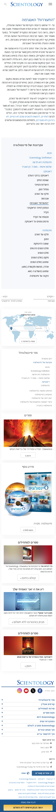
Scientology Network (27, 779)
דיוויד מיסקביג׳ (31, 782)
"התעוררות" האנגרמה (39, 203)
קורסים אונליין (48, 704)
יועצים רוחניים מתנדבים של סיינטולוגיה (41, 786)
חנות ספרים (49, 713)
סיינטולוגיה (47, 230)
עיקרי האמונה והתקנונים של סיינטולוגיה (36, 402)
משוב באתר (44, 747)
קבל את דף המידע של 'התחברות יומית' (34, 762)
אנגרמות (45, 198)
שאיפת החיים (43, 180)
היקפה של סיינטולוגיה (39, 275)
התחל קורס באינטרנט (16, 782)
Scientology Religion (46, 782)
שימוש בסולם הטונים (39, 261)
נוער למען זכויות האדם (47, 797)
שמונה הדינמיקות (41, 243)
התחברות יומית (47, 721)
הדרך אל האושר (19, 790)
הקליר (46, 212)
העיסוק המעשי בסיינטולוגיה (40, 391)
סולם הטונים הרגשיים (39, 248)
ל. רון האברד (50, 779)
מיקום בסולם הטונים (40, 257)
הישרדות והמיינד (41, 184)
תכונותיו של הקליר (41, 216)
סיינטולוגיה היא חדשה (42, 162)
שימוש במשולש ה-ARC (38, 271)
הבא (5, 296)
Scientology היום (46, 717)
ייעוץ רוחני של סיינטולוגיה (42, 398)
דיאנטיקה (47, 171)
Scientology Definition (40, 157)
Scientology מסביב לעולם (41, 725)
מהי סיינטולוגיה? (28, 352)
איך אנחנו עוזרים (46, 730)
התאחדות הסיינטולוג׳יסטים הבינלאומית (41, 790)
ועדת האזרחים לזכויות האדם (28, 797)
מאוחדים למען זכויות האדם (27, 793)
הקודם (50, 296)
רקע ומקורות (47, 359)
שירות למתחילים (46, 708)
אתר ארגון (45, 751)
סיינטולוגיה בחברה (44, 405)
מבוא (49, 153)
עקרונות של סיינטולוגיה (42, 362)
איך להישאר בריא (46, 734)
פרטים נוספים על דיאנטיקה (37, 221)
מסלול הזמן (44, 189)
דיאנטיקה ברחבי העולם (38, 175)
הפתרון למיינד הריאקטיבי (38, 207)
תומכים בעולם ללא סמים (46, 793)
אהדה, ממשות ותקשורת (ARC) (35, 266)
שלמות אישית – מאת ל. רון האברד (37, 166)
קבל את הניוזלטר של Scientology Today (33, 766)
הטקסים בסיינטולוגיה (43, 394)
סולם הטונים (43, 252)
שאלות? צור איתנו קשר (40, 743)
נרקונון (10, 790)
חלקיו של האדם (42, 193)
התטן (46, 239)
